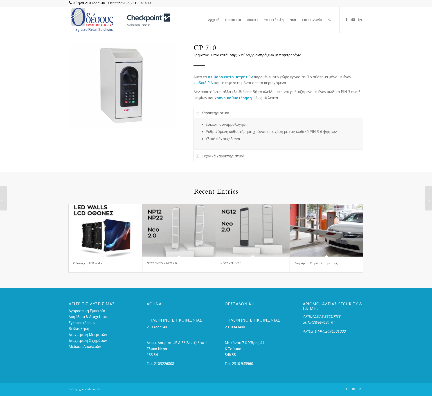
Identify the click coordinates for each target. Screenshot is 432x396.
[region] (278, 134)
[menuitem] (213, 20)
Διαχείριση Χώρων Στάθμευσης (316, 263)
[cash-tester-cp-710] (122, 86)
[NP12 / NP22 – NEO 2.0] (179, 230)
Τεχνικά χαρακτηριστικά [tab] (223, 156)
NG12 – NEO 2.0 (230, 263)
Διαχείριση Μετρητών (88, 334)
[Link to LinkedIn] (360, 19)
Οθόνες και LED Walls (87, 263)
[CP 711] (428, 198)
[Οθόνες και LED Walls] (105, 230)
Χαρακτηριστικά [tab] (215, 112)
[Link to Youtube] (353, 19)
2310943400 (140, 2)
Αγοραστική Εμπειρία (87, 310)
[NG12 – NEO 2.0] (253, 230)
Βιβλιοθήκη (79, 328)
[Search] (329, 20)
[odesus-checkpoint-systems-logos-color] (120, 20)
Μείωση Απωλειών (85, 346)
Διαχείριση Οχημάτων (88, 340)
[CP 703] (3, 198)
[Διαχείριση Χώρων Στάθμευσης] (326, 230)
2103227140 (95, 2)
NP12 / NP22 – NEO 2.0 (162, 263)
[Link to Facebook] (346, 19)
